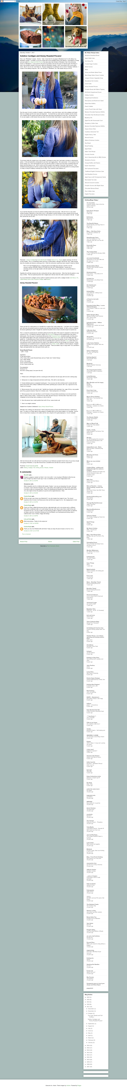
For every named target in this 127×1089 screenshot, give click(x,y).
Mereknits (89, 363)
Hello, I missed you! (92, 529)
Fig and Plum (90, 942)
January (90, 1042)
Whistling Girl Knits (92, 455)
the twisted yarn (91, 285)
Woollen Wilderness (92, 550)
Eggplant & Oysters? (92, 750)
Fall (34, 467)
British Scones (89, 66)
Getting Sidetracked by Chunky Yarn (96, 679)
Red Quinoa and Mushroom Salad (94, 100)
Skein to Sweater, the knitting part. (95, 570)
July (89, 1028)
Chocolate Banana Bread (92, 188)
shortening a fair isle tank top (94, 338)
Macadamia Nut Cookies (91, 81)
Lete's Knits (90, 842)
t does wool (90, 749)
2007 (88, 1066)
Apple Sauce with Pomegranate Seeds (95, 177)
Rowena (48, 279)
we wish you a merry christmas (94, 864)
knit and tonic (91, 615)
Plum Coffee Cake (90, 191)
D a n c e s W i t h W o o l (94, 404)
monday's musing (91, 871)
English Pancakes (90, 194)
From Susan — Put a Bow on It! (95, 273)
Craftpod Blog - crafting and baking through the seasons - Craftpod (95, 469)
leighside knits (91, 795)
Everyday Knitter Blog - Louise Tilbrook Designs (96, 306)
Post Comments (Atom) (53, 546)
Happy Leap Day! (91, 504)
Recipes (46, 467)
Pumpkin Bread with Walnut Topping (94, 89)
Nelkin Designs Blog (93, 314)
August (90, 1026)
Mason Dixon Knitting (93, 396)
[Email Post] (42, 465)
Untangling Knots (92, 542)
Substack (89, 300)
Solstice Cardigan (30, 260)
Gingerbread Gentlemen (91, 97)
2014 (88, 1050)
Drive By (89, 924)
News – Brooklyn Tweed (94, 582)
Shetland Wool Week (93, 266)
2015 (88, 1047)
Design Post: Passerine (92, 623)
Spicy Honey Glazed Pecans (46, 406)
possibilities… (90, 796)
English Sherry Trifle (90, 134)
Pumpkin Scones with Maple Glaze (94, 185)
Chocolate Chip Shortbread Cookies (94, 114)
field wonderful (91, 883)
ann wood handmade (93, 258)
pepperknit (90, 988)
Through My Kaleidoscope (94, 503)
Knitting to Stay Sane (93, 657)
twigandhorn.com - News (94, 447)
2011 (88, 1057)
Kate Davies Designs (93, 210)
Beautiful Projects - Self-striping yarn (96, 730)
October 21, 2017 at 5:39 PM (31, 523)
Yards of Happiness (92, 350)
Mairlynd (89, 849)
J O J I (88, 896)
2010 (88, 1059)
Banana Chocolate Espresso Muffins (95, 112)
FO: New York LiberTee (92, 352)
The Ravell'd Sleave (92, 223)
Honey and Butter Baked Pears (93, 72)
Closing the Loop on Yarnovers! (94, 371)
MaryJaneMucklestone (93, 509)
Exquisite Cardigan (38, 279)
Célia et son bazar (92, 722)
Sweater (51, 467)
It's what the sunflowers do (93, 232)
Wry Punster (90, 977)
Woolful (89, 437)
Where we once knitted (93, 461)
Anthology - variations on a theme (95, 406)
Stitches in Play (91, 910)
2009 (88, 1062)
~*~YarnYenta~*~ (91, 716)
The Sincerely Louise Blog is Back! (95, 736)
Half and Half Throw (92, 358)
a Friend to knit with (92, 299)
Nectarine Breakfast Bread (92, 55)
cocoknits (90, 814)
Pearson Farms (57, 337)
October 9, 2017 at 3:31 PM (31, 502)
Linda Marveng (91, 376)
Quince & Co (54, 260)
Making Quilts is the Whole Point (95, 280)
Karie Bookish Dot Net (93, 710)
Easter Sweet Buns (90, 165)
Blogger (79, 1085)
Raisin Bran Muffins (90, 103)
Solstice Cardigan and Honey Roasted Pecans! (95, 1020)
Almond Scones (89, 137)
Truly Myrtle (90, 827)
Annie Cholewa (91, 808)
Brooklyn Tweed (91, 588)
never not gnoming (91, 692)
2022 (88, 997)
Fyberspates (90, 890)
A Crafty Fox (90, 278)
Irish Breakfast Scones (91, 174)
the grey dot (90, 937)
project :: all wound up (92, 705)
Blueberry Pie (88, 117)
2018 (88, 1004)
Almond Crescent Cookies (92, 182)
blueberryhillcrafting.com (94, 496)
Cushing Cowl (90, 510)
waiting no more (91, 885)
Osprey (61, 260)
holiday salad (55, 343)
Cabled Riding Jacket (25, 279)
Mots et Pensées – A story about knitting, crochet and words (95, 487)
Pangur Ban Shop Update (93, 424)
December (91, 1008)
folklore (89, 703)
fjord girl (89, 770)
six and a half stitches (93, 936)
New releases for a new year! (94, 858)
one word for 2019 (91, 604)
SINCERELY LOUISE (92, 735)
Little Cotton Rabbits (93, 343)
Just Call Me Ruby (92, 835)
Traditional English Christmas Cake (94, 171)
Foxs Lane (90, 575)
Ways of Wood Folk (92, 423)
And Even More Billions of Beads (95, 931)
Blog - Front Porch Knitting (95, 857)
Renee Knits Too (91, 917)
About (88, 564)
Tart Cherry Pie (89, 61)
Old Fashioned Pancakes (92, 168)
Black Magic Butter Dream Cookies (94, 75)
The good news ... (91, 809)
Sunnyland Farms (56, 336)
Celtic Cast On (91, 762)
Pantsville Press (91, 245)
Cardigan (30, 467)
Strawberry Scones (90, 160)
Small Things (90, 522)
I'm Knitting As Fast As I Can (95, 628)
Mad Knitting (90, 690)
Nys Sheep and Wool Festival (35, 62)
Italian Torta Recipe (90, 151)
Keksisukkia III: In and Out (93, 803)
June (89, 1030)
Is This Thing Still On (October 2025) (96, 253)
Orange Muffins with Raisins (92, 163)
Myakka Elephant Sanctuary (94, 365)
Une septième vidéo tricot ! (93, 724)
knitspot (89, 651)
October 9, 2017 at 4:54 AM (31, 493)
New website (90, 498)
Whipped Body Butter (92, 331)
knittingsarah (91, 556)
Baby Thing (89, 784)
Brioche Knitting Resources (93, 583)
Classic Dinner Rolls (90, 129)
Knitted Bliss (90, 291)
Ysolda (89, 729)
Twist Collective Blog (93, 621)
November (91, 1011)
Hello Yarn (90, 479)
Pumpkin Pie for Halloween (93, 918)
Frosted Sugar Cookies (91, 64)
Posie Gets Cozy (91, 390)
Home (50, 541)
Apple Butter (88, 148)
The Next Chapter (91, 558)
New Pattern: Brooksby (92, 673)
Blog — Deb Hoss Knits (93, 231)
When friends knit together (93, 844)
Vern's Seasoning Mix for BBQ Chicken (95, 157)
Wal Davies (89, 212)
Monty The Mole (91, 286)
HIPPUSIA (89, 801)
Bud (32, 279)
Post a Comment (26, 534)
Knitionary (90, 217)
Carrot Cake (88, 83)
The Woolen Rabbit (92, 417)
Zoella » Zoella (91, 429)
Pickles (89, 741)
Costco (67, 340)
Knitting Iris (90, 958)
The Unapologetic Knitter (94, 369)
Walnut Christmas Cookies (92, 140)
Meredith (26, 475)
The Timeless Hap (91, 905)
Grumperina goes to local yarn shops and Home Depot (96, 984)
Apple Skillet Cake (90, 58)
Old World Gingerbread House (93, 92)
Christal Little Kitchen (93, 755)
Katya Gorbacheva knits (94, 776)
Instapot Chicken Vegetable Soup (94, 78)
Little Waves (73, 277)
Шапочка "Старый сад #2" (93, 777)
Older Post (76, 541)
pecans (42, 467)
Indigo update (90, 246)
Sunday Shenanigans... (92, 418)
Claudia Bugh (27, 496)
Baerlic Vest (90, 456)
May (89, 1033)
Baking (25, 467)
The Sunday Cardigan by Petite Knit (96, 517)
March (90, 1037)
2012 (88, 1055)
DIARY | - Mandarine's (93, 697)
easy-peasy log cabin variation (94, 912)
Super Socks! (90, 891)
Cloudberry (90, 645)
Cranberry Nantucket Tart (92, 131)
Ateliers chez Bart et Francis (94, 757)
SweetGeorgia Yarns (92, 237)
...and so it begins (92, 876)
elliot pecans (51, 334)
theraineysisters (91, 272)
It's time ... (89, 965)
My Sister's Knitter (92, 528)
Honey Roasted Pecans (91, 86)
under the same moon (93, 789)
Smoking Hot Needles (93, 964)
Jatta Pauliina (91, 665)
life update (89, 790)
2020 (88, 999)
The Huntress (90, 978)
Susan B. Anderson (92, 594)
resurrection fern (92, 863)
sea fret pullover (91, 652)
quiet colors (89, 640)
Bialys (86, 69)
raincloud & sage (92, 602)
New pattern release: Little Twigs (95, 698)
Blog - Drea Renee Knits (94, 534)
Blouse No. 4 (90, 218)
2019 (88, 1002)
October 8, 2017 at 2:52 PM (31, 480)
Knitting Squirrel (91, 357)
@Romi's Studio (91, 869)
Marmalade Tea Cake (91, 179)
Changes (89, 523)
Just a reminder (90, 717)
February (91, 1040)
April (89, 1035)
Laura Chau (90, 671)
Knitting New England (93, 684)
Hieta (88, 462)
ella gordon (90, 336)
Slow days (89, 771)
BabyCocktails (91, 569)
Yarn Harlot (90, 923)
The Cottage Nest (92, 251)
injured (88, 959)
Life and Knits (27, 519)
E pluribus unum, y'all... (92, 686)
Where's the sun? (91, 972)
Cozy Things (90, 563)
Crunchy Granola (89, 154)
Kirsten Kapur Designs (93, 678)
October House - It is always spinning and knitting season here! (95, 637)
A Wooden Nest (91, 330)
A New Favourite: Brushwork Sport (95, 711)
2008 (88, 1064)
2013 (88, 1052)
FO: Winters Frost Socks (93, 551)
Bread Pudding (89, 146)
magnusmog (90, 950)
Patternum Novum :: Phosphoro (94, 822)
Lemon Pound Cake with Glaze (93, 109)
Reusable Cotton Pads (92, 646)
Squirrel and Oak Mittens (93, 481)
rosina (88, 666)
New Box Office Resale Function (95, 267)
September (91, 1023)
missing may (90, 577)
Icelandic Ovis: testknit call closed (95, 325)
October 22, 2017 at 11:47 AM (31, 530)
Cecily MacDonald (41, 260)
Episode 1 (89, 815)
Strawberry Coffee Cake (91, 123)
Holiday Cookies (89, 95)
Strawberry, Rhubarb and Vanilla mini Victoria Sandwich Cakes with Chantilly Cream (96, 473)
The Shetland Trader (93, 904)
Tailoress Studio (91, 515)
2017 (88, 1006)
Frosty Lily (90, 970)
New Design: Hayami (92, 377)
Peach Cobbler (89, 106)
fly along (89, 782)
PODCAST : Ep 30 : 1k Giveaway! (95, 610)
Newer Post (23, 541)
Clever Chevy (90, 616)
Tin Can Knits (91, 203)
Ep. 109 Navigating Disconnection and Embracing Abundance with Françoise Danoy (95, 440)
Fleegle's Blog (91, 929)
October (90, 1013)
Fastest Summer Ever (92, 391)
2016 (88, 1045)
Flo (77, 277)
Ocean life (89, 385)
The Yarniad (90, 820)
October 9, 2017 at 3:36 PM (31, 515)
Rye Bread (88, 143)
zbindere (68, 1085)
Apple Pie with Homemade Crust (94, 120)
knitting (37, 467)
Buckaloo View (91, 609)
